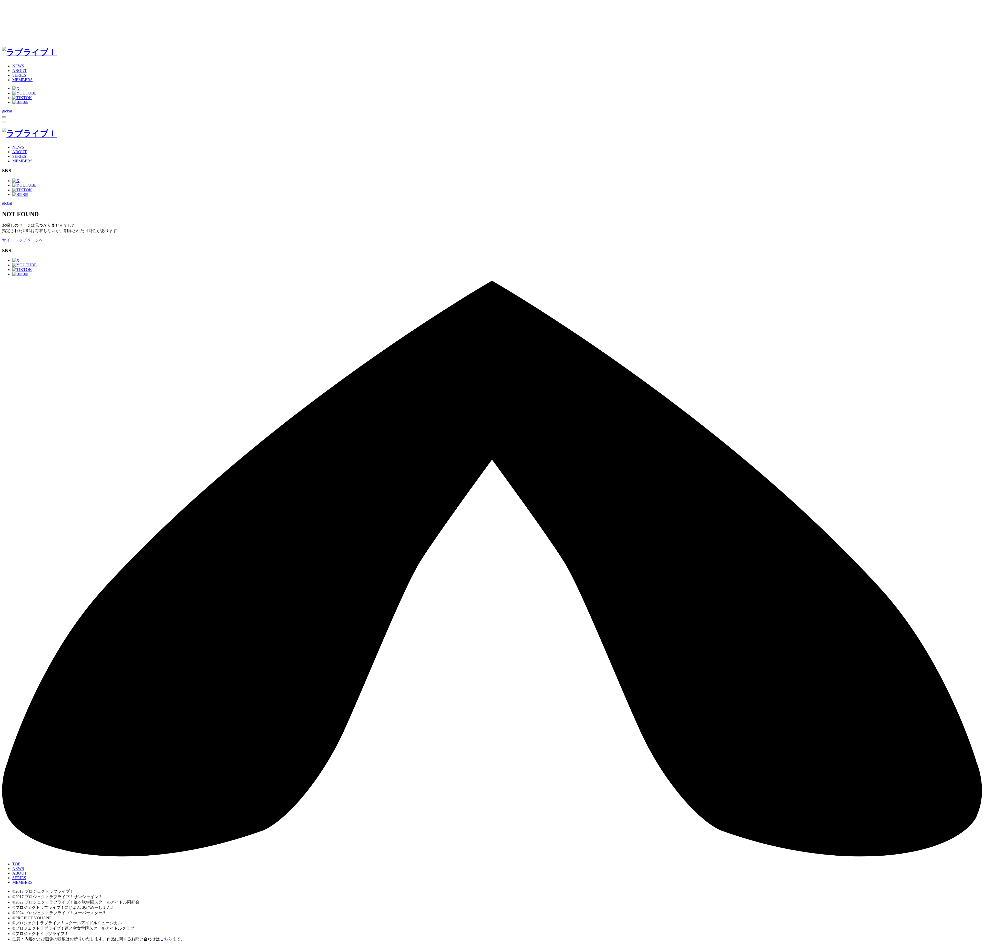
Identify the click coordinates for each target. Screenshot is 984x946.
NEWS (18, 66)
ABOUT (19, 70)
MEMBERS (22, 80)
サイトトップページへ (22, 240)
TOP (16, 864)
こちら (166, 939)
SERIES (19, 75)
